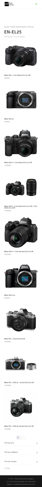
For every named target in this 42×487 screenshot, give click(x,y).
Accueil (6, 27)
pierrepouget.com (21, 481)
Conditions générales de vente (24, 484)
